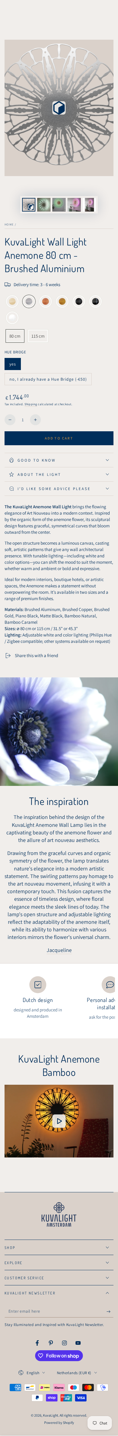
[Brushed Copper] (45, 301)
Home (9, 224)
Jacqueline (59, 950)
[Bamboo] (12, 301)
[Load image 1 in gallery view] (44, 205)
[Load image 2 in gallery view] (59, 205)
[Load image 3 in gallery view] (74, 205)
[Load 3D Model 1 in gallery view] (28, 205)
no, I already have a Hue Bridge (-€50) (48, 380)
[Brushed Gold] (62, 301)
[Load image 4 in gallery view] (89, 205)
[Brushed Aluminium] (29, 301)
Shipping (31, 404)
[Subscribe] (110, 1311)
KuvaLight (50, 1415)
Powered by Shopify (59, 1422)
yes (15, 365)
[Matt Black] (79, 301)
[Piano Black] (95, 301)
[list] (59, 998)
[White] (12, 318)
